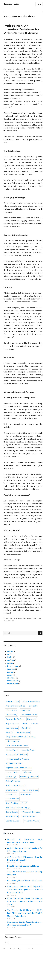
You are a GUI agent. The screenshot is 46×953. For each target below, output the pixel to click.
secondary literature (29, 777)
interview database (29, 618)
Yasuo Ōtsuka (12, 816)
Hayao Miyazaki (12, 724)
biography (33, 706)
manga (10, 672)
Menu (39, 4)
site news (17, 618)
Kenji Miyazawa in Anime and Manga (23, 866)
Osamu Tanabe (12, 772)
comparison (25, 710)
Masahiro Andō (28, 750)
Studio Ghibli (25, 794)
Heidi (25, 724)
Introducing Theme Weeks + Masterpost (24, 881)
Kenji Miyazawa (23, 732)
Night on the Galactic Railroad (19, 768)
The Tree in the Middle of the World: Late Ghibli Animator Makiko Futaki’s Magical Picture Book (24, 913)
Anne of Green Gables (15, 706)
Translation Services (13, 937)
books (9, 657)
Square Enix (11, 794)
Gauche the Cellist (29, 715)
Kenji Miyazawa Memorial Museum (20, 737)
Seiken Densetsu (13, 781)
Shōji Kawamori (12, 790)
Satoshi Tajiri (11, 777)
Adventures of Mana (31, 701)
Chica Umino (11, 710)
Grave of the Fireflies (14, 719)
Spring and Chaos (30, 790)
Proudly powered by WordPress (25, 949)
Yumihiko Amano (31, 821)
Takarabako (11, 4)
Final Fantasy (11, 715)
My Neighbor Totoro (14, 763)
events (10, 663)
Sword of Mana (12, 799)
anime (10, 651)
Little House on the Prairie (17, 746)
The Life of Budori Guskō (16, 803)
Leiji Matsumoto (12, 741)
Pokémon (27, 772)
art (8, 654)
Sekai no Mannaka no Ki (16, 786)
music (10, 675)
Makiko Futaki (12, 750)
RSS (11, 834)
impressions (12, 666)
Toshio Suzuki (12, 812)
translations (12, 684)
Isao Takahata (12, 728)
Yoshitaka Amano (13, 821)
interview (35, 724)
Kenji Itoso (26, 728)
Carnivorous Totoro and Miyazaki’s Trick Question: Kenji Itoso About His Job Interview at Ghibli (24, 890)
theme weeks (13, 681)
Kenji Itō (9, 732)
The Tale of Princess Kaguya (18, 808)
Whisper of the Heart (31, 812)
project (39, 618)
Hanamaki (31, 719)
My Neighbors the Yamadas (17, 759)
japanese (11, 669)
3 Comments (9, 620)
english (10, 660)
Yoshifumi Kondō (29, 816)
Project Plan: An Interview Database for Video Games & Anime (21, 29)
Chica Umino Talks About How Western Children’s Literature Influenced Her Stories (24, 901)
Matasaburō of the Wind (16, 755)
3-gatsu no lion (12, 701)
